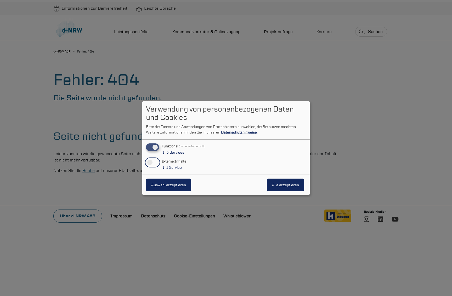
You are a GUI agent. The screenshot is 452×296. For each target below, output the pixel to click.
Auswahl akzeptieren (168, 185)
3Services (173, 152)
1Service (172, 167)
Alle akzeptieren (285, 185)
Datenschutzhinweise (239, 132)
